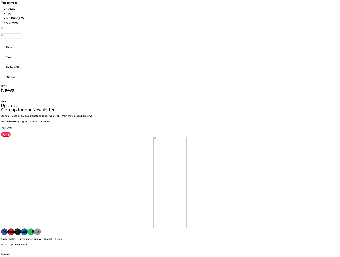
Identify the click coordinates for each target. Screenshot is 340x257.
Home (10, 9)
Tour (9, 13)
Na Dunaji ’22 (15, 18)
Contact (12, 22)
